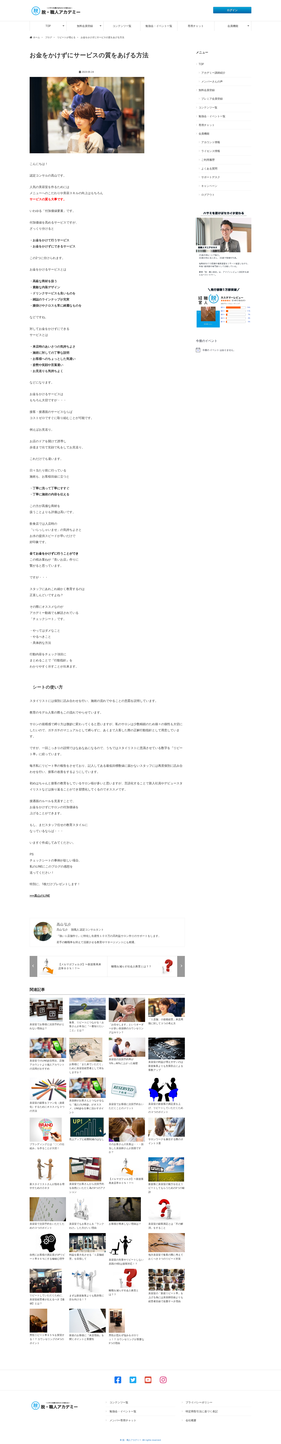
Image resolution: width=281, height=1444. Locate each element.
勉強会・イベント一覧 (158, 25)
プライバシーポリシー (199, 1402)
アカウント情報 (210, 142)
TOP (48, 25)
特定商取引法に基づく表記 (202, 1411)
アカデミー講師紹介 (213, 72)
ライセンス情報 (210, 151)
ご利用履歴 (208, 159)
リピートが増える (39, 72)
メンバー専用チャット (123, 1420)
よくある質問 (209, 168)
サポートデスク (210, 177)
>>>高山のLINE (40, 896)
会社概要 (191, 1420)
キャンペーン (209, 185)
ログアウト (208, 194)
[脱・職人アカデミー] (55, 15)
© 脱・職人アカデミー (130, 1440)
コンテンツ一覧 (122, 25)
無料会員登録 (85, 25)
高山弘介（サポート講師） (63, 72)
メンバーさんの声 (212, 81)
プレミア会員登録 (212, 98)
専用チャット (196, 25)
